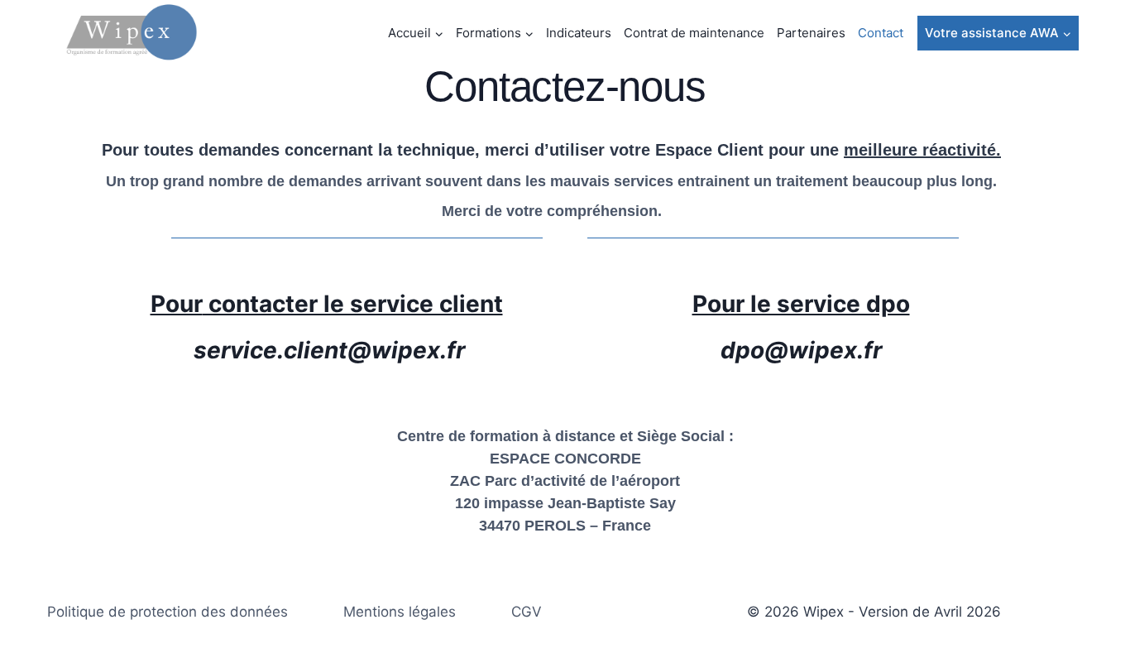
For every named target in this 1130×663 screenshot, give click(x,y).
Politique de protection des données (167, 611)
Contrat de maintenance (694, 33)
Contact (880, 33)
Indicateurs (578, 33)
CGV (526, 611)
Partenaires (811, 33)
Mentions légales (399, 611)
